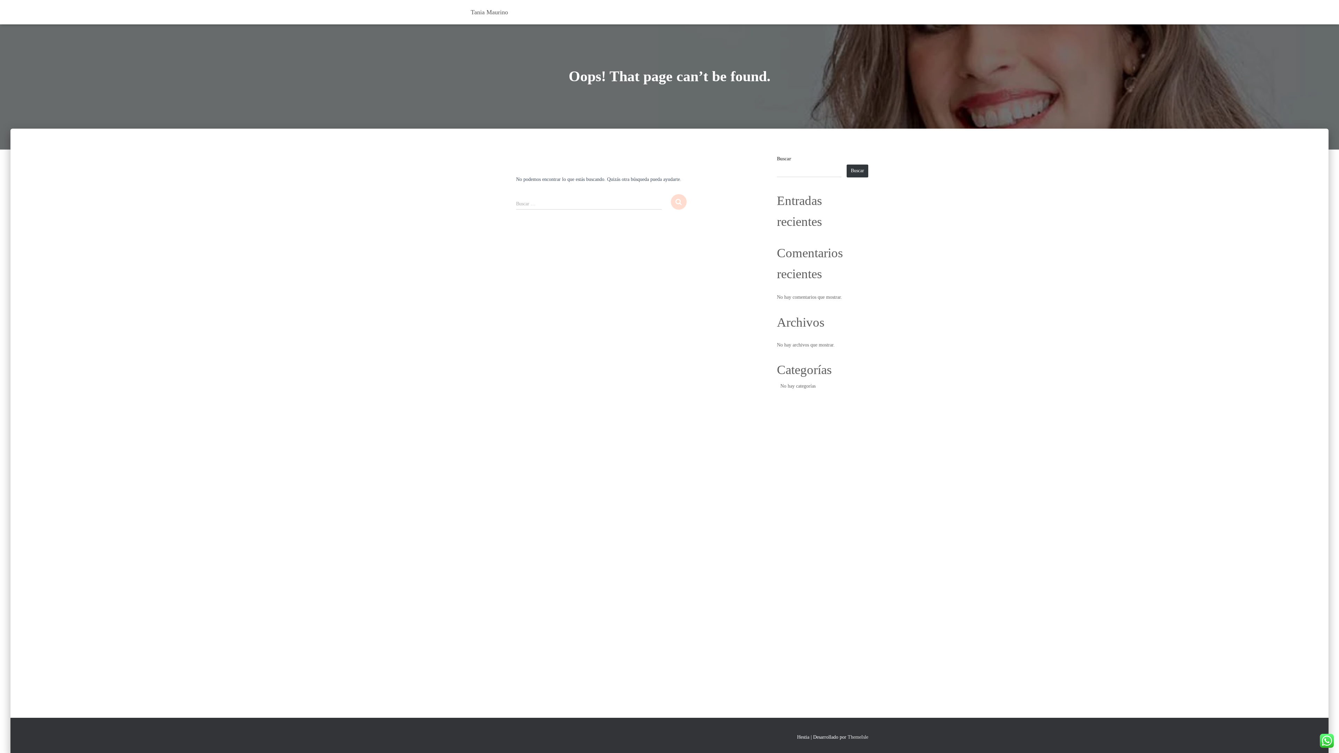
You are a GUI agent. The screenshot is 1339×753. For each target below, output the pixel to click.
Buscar (784, 158)
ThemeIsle (858, 737)
